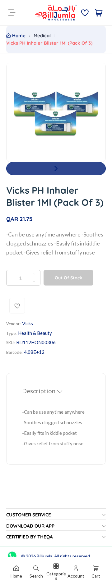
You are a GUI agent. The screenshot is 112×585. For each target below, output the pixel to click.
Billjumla (44, 556)
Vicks (27, 323)
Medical (42, 35)
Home (19, 35)
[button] (56, 168)
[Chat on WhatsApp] (12, 553)
